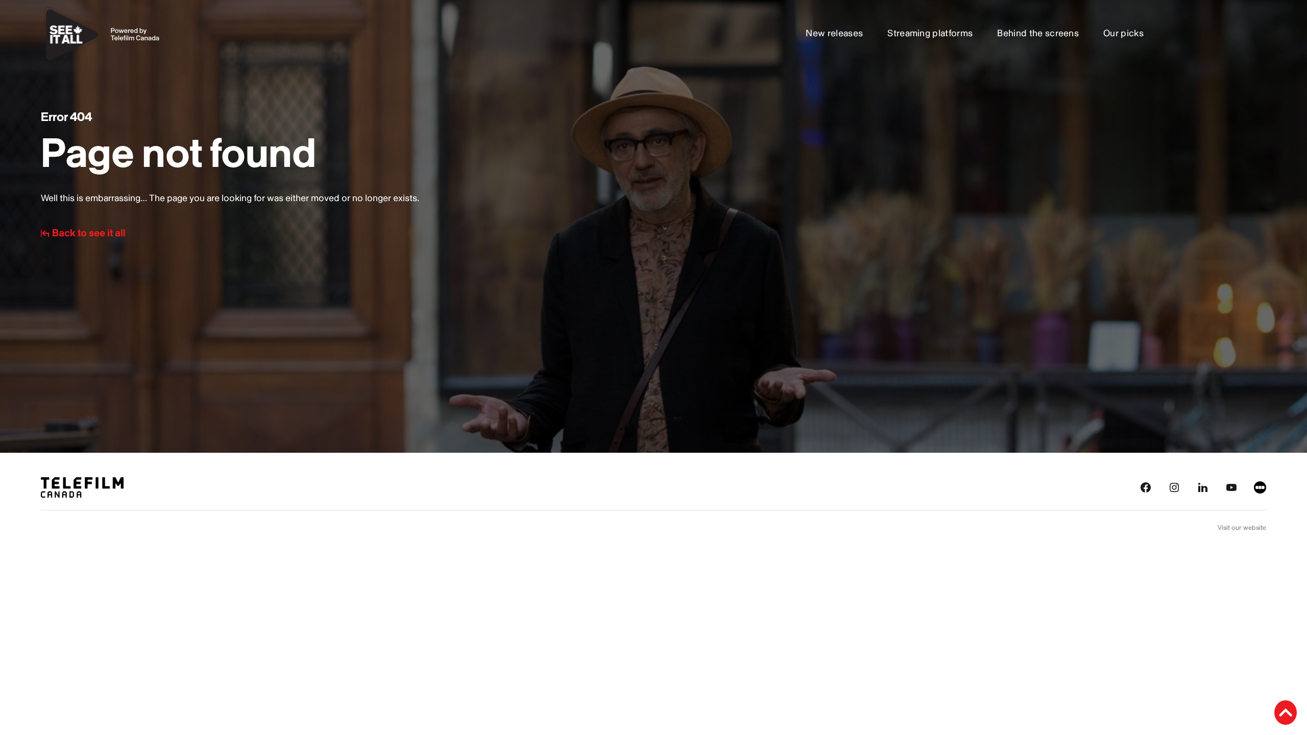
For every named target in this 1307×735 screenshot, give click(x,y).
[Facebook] (1146, 487)
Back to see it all (89, 233)
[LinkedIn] (1203, 487)
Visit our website (1242, 528)
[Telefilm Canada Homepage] (82, 487)
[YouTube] (1231, 487)
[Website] (1260, 487)
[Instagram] (1174, 487)
